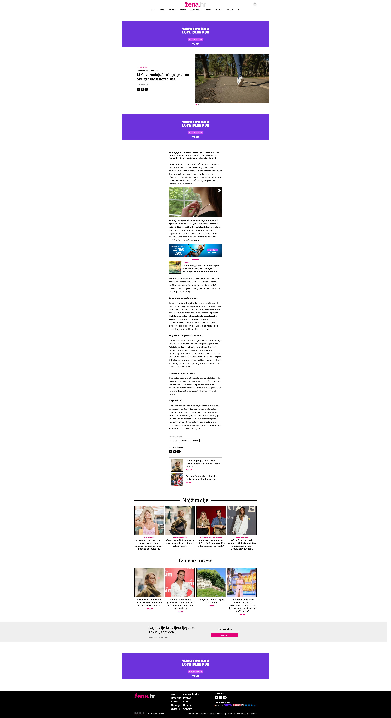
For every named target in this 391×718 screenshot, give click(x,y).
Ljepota (208, 10)
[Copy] (139, 90)
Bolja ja (230, 10)
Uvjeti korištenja (229, 713)
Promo (187, 698)
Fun (239, 10)
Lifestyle (219, 10)
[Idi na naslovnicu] (195, 6)
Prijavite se (224, 635)
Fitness (143, 67)
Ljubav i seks (195, 10)
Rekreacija (184, 441)
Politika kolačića (216, 713)
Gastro (183, 10)
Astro (161, 10)
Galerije (172, 10)
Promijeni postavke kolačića (247, 713)
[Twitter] (146, 90)
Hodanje (174, 441)
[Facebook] (142, 90)
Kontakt (191, 713)
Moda (152, 10)
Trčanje (195, 441)
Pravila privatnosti (202, 713)
